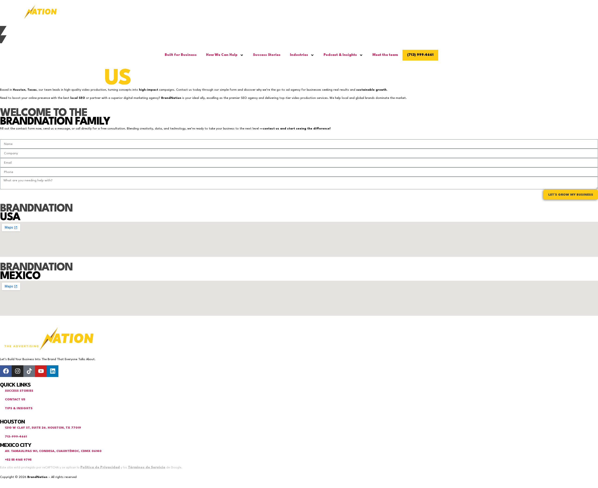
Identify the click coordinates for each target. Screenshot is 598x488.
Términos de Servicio (146, 467)
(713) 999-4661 (420, 55)
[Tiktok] (29, 371)
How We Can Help (222, 55)
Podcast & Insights (340, 55)
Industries (299, 55)
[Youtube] (41, 371)
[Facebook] (6, 371)
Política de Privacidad (100, 467)
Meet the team (385, 55)
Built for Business (181, 55)
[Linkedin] (52, 371)
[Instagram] (17, 371)
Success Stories (267, 55)
